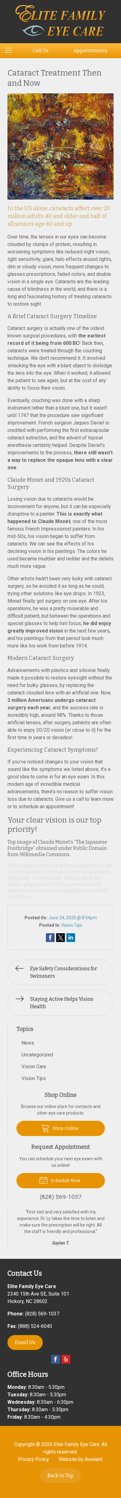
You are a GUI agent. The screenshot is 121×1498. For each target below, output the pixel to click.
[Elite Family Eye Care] (60, 20)
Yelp (65, 1359)
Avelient (93, 1459)
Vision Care (33, 1066)
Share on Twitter (60, 937)
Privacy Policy (33, 1459)
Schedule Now (65, 1180)
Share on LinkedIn (70, 937)
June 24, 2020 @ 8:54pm (72, 917)
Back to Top (60, 1475)
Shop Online (65, 1128)
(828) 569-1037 (42, 1314)
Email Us (25, 1342)
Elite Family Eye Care (76, 1444)
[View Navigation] (10, 50)
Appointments (90, 50)
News (27, 1043)
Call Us (41, 50)
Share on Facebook (50, 937)
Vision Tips (71, 925)
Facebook (55, 1359)
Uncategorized (37, 1055)
